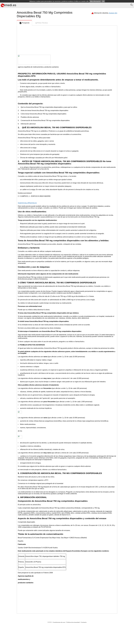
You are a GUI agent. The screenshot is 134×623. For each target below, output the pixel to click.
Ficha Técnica (42, 23)
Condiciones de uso (59, 622)
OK (103, 1)
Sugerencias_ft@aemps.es (27, 203)
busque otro (113, 13)
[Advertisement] (8, 90)
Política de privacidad (73, 622)
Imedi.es (10, 5)
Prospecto (25, 23)
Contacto (84, 622)
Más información (95, 1)
